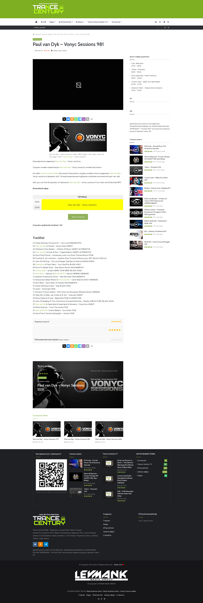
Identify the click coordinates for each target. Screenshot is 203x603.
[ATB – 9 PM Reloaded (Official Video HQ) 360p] (109, 494)
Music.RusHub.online (111, 591)
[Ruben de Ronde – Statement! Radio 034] (136, 224)
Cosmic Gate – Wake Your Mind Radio (145, 82)
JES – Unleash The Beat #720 (155, 231)
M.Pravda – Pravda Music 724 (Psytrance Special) (155, 147)
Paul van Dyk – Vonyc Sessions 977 (46, 439)
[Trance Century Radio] (48, 8)
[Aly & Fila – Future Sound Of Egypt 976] (136, 245)
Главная (37, 34)
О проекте (107, 535)
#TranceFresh (66, 22)
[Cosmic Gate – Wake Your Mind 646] (136, 181)
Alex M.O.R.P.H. (60, 273)
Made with (118, 565)
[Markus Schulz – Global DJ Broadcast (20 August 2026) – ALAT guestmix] (136, 213)
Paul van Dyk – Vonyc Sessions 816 (77, 439)
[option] (78, 384)
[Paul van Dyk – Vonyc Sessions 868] (109, 429)
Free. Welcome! (137, 63)
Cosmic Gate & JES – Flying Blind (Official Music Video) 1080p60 (124, 479)
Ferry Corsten (64, 280)
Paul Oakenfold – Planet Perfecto (144, 76)
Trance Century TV (145, 464)
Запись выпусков (78, 217)
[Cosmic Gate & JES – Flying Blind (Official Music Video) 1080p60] (109, 479)
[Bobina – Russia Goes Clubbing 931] (136, 191)
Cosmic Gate (40, 270)
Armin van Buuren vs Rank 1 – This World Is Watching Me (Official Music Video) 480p (125, 463)
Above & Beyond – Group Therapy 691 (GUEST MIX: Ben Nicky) (157, 158)
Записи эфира (47, 34)
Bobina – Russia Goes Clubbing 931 (157, 188)
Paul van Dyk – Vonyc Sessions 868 (108, 439)
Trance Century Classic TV (97, 22)
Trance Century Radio (50, 173)
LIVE (44, 22)
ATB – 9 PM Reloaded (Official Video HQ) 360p (125, 493)
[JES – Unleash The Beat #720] (136, 234)
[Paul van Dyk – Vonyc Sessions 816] (78, 429)
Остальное (116, 22)
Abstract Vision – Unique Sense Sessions (146, 88)
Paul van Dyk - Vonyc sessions (82, 205)
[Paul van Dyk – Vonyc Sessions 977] (47, 429)
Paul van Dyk (58, 34)
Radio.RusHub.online (94, 591)
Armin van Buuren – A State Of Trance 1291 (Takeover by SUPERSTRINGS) (75, 27)
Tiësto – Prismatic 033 (152, 167)
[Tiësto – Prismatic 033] (136, 170)
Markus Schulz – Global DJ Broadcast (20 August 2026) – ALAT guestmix (155, 212)
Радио (51, 22)
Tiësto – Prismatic (138, 69)
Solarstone (39, 264)
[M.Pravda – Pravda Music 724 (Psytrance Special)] (136, 149)
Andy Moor (39, 273)
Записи (80, 22)
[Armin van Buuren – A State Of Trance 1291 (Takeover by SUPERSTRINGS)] (136, 202)
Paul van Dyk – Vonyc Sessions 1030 (60, 387)
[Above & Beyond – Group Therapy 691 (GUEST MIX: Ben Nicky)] (136, 160)
